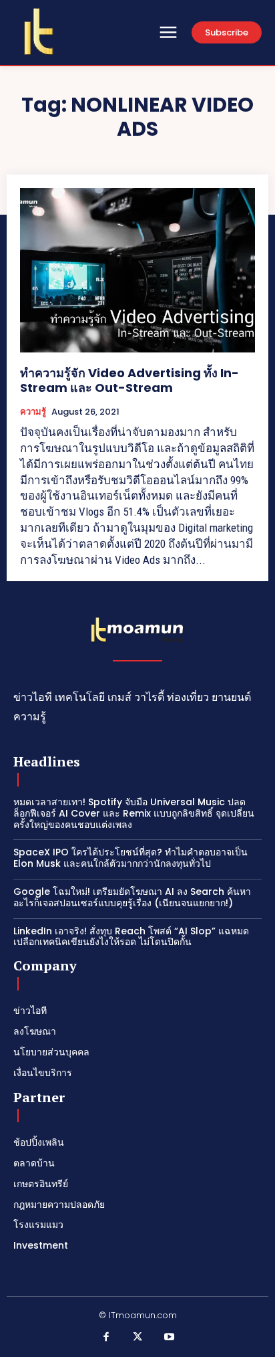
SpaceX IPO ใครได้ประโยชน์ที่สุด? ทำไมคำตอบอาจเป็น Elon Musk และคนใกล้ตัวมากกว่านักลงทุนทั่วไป (130, 857)
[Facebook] (106, 1337)
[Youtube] (169, 1337)
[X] (137, 1337)
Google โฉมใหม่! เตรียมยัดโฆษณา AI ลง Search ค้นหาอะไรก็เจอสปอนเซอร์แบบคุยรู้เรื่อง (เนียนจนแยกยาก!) (132, 897)
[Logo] (38, 31)
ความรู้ (33, 412)
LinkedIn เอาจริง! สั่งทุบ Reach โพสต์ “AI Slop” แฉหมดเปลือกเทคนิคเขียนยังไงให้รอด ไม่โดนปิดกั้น (131, 936)
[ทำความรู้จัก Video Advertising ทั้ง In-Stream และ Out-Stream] (137, 270)
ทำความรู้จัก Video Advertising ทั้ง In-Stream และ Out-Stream (129, 380)
